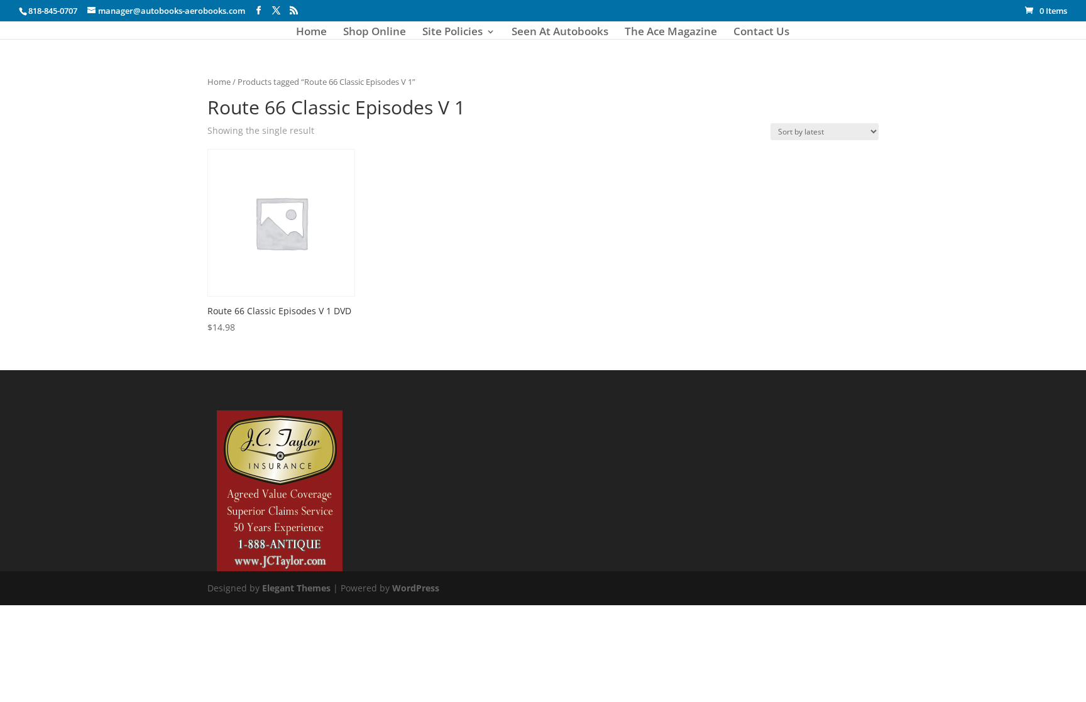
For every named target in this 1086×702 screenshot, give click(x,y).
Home (311, 32)
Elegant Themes (296, 588)
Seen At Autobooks (560, 32)
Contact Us (761, 32)
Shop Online (374, 32)
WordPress (415, 588)
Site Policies (452, 32)
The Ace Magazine (671, 32)
